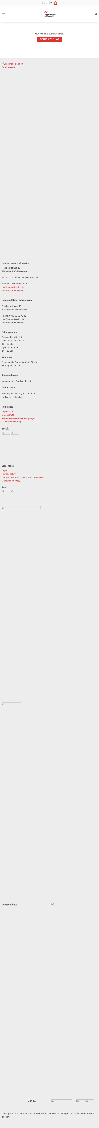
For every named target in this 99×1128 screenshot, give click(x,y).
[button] (3, 14)
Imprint (5, 470)
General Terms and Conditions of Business (22, 477)
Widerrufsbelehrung (11, 422)
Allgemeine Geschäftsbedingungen (18, 418)
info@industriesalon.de (13, 287)
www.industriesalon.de (12, 290)
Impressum (7, 411)
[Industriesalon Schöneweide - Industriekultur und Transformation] (49, 14)
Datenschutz (8, 415)
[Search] (96, 14)
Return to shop (49, 39)
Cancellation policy (11, 481)
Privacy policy (9, 474)
